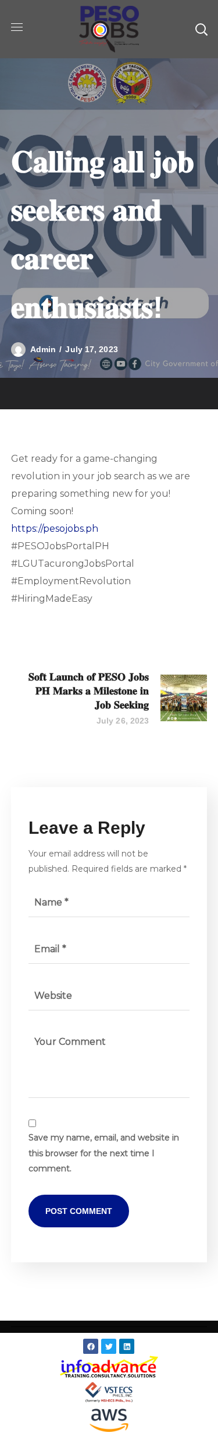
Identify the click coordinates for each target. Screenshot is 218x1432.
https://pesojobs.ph (54, 528)
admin (43, 349)
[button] (201, 29)
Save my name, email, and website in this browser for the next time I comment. (103, 1153)
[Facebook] (90, 1346)
